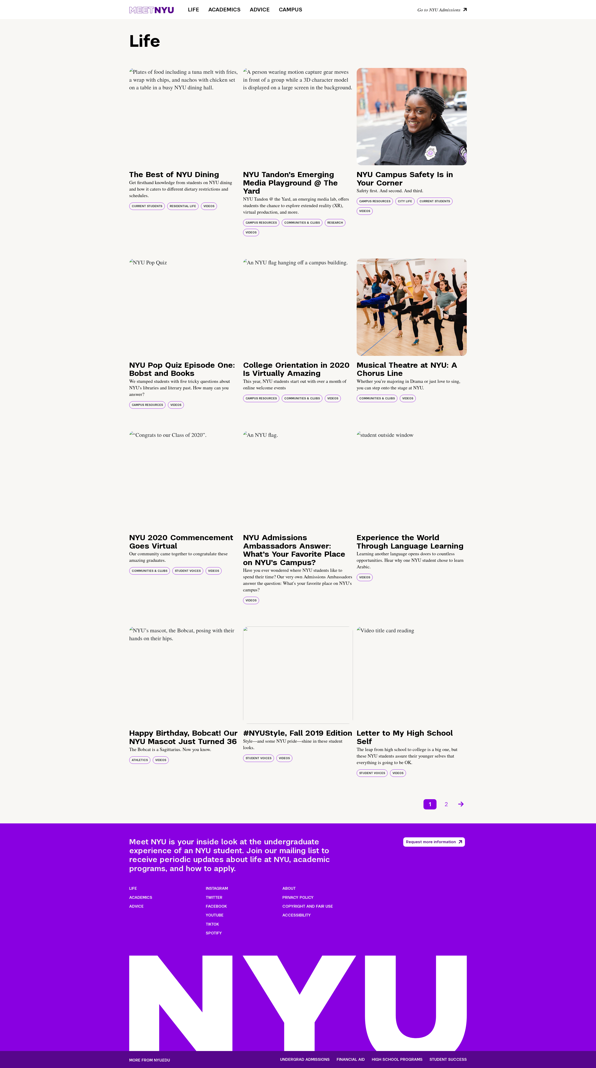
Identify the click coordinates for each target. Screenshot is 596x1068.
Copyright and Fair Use (307, 906)
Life (193, 9)
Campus (290, 9)
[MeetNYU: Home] (151, 9)
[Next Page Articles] (461, 803)
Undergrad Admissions (305, 1059)
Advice (260, 9)
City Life (405, 201)
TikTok (212, 924)
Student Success (448, 1059)
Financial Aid (351, 1059)
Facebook (216, 906)
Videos (208, 206)
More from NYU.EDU (149, 1060)
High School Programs (397, 1059)
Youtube (215, 915)
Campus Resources (261, 223)
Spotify (214, 933)
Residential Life (183, 206)
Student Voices (188, 571)
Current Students (147, 206)
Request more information (431, 841)
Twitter (214, 897)
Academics (224, 9)
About (289, 888)
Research (335, 223)
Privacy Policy (298, 897)
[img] (184, 116)
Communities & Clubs (302, 223)
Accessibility (296, 915)
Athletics (140, 760)
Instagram (217, 888)
